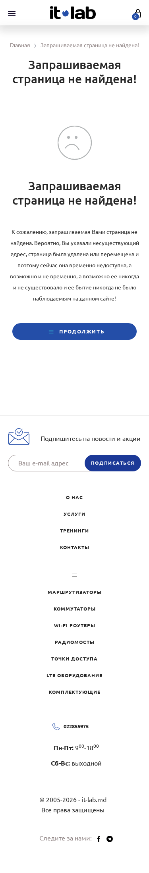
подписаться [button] (113, 462)
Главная (20, 45)
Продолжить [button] (81, 331)
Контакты (74, 547)
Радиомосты (75, 642)
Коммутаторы (75, 608)
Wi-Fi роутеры (74, 625)
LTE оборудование (74, 675)
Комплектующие (75, 692)
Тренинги (74, 530)
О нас (74, 497)
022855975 (76, 726)
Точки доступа (74, 658)
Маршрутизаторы (75, 592)
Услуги (74, 514)
